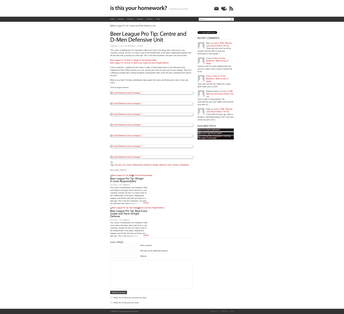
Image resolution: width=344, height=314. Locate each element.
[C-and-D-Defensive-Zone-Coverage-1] (151, 93)
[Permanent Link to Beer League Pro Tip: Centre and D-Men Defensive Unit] (149, 36)
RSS (232, 311)
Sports (140, 46)
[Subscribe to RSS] (231, 11)
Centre (129, 165)
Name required (146, 245)
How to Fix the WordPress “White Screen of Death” (217, 61)
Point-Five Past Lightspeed (209, 130)
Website (143, 256)
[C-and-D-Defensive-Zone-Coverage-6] (151, 146)
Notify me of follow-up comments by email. (130, 298)
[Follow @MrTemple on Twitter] (224, 10)
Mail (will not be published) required (154, 251)
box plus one (120, 165)
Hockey (176, 165)
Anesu (208, 76)
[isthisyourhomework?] (138, 8)
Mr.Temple (131, 46)
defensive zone (165, 165)
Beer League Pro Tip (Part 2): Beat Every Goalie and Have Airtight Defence (139, 63)
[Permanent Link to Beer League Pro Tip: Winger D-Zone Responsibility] (127, 179)
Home (112, 19)
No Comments (124, 185)
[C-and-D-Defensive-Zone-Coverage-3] (151, 114)
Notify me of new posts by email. (126, 303)
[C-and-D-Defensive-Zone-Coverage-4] (151, 125)
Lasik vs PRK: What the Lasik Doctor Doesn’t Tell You (219, 94)
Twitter (224, 311)
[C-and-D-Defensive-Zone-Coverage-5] (151, 135)
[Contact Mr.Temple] (216, 10)
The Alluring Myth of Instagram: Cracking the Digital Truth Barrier (214, 137)
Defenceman (138, 165)
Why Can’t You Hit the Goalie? (210, 133)
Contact (214, 311)
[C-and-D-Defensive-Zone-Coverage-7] (151, 157)
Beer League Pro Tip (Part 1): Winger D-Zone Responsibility (133, 60)
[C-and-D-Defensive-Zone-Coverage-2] (151, 103)
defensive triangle (151, 165)
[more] (146, 203)
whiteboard (184, 165)
